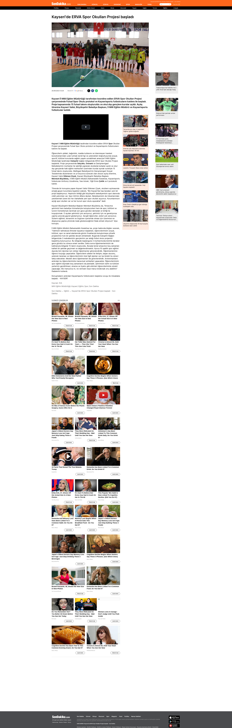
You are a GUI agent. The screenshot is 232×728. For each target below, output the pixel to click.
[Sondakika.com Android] (174, 721)
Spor (110, 144)
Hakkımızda (55, 722)
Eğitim (165, 8)
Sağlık (145, 8)
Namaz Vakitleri (136, 716)
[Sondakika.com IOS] (174, 717)
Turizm (155, 8)
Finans (67, 8)
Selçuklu (81, 163)
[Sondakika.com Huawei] (174, 725)
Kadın (102, 8)
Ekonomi (101, 716)
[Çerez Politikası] (116, 727)
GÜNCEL (95, 4)
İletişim (65, 722)
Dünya (95, 716)
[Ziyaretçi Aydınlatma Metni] (144, 727)
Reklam (61, 722)
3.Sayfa (175, 8)
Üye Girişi (175, 4)
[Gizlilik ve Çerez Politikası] (104, 727)
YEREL (149, 4)
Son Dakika (80, 716)
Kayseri (55, 144)
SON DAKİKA (81, 4)
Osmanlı (89, 163)
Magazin (114, 716)
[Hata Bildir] (155, 727)
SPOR (128, 4)
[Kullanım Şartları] (81, 727)
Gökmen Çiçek (69, 176)
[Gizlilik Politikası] (91, 727)
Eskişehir (74, 161)
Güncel (88, 716)
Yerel (120, 716)
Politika (56, 8)
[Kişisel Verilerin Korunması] (129, 727)
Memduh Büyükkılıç (60, 179)
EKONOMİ (117, 4)
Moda (112, 8)
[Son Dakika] (61, 3)
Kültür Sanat (91, 8)
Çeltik (101, 181)
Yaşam (134, 8)
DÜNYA (105, 4)
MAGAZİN (138, 4)
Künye (69, 722)
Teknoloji (78, 8)
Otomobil (123, 8)
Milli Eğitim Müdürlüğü (70, 144)
